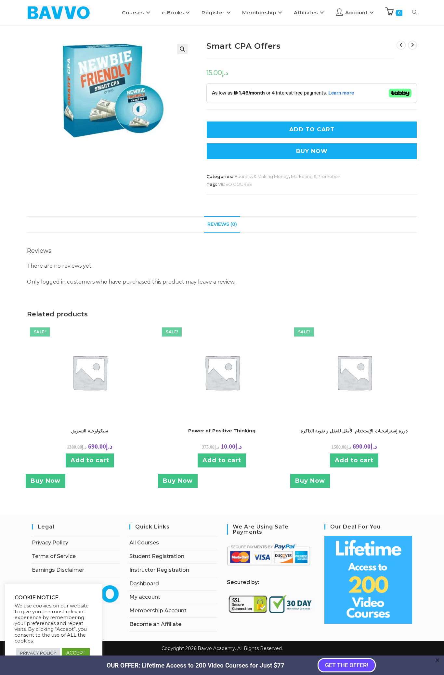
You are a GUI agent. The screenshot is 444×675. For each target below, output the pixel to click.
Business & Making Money (261, 176)
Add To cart (311, 129)
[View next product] (412, 45)
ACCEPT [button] (75, 653)
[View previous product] (401, 45)
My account (144, 597)
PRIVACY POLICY (38, 653)
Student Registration (156, 556)
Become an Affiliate (155, 624)
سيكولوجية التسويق (89, 431)
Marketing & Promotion (315, 176)
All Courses (144, 543)
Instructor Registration (159, 570)
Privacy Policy (50, 543)
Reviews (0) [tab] (222, 224)
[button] (182, 49)
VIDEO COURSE (235, 184)
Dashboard (144, 583)
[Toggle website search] (414, 13)
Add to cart (90, 460)
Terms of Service (54, 556)
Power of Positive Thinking (221, 431)
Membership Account (158, 610)
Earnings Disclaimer (58, 570)
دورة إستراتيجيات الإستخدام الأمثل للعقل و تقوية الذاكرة (354, 431)
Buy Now (312, 151)
